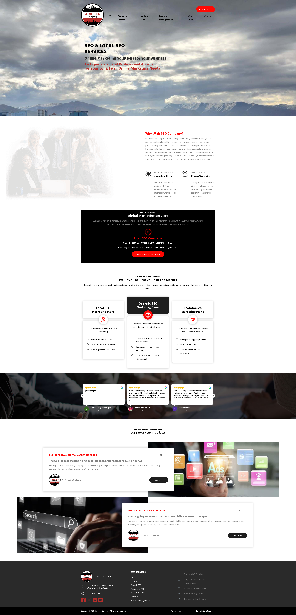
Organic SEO (148, 303)
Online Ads (144, 18)
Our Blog (190, 18)
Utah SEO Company (104, 576)
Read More (159, 480)
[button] (213, 395)
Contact (208, 16)
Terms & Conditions (203, 611)
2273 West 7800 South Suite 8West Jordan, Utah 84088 (100, 586)
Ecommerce (193, 308)
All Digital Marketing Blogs (80, 455)
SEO (109, 16)
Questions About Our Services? (148, 254)
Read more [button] (133, 401)
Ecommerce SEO (138, 589)
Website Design (122, 18)
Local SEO (103, 308)
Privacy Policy (176, 611)
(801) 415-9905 (205, 9)
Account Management (166, 18)
